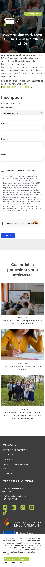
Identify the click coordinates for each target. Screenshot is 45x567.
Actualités (8, 455)
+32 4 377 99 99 (9, 499)
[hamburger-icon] (39, 21)
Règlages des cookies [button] (13, 563)
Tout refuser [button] (23, 559)
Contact (7, 474)
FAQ (4, 469)
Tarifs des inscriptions (15, 464)
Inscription (9, 459)
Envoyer (8, 235)
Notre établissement (14, 450)
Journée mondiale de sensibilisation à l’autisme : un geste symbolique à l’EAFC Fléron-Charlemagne (22, 415)
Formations (9, 445)
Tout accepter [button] (10, 559)
